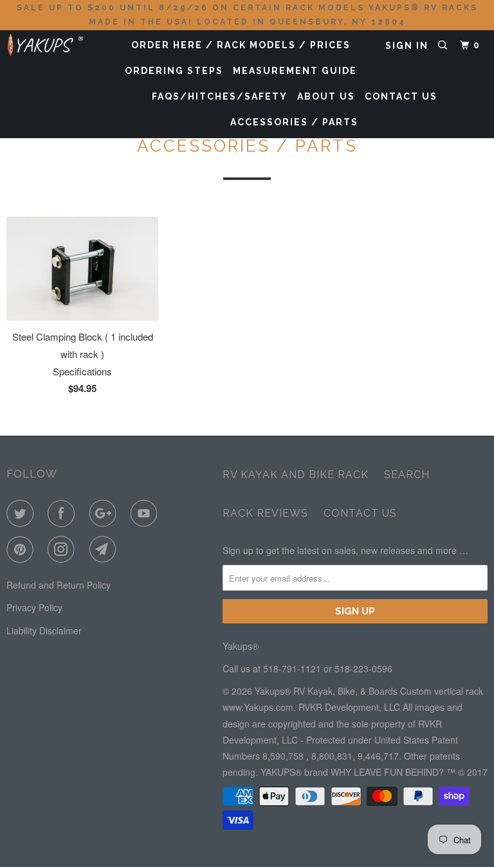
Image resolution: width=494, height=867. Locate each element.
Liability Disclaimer (44, 630)
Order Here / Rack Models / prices (241, 45)
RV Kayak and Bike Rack (296, 475)
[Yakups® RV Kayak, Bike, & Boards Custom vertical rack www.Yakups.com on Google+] (105, 513)
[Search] (444, 45)
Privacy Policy (34, 607)
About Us (326, 96)
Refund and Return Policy (58, 584)
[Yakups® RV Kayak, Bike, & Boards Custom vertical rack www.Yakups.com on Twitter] (22, 513)
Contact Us (401, 96)
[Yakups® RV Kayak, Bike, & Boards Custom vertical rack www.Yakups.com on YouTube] (147, 513)
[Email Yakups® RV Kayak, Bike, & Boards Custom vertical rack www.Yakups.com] (105, 549)
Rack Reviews (265, 513)
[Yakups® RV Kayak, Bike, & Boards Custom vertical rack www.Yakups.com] (46, 42)
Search (407, 475)
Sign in (406, 45)
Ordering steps (174, 71)
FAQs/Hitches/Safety (220, 96)
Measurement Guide (295, 71)
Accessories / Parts (294, 122)
